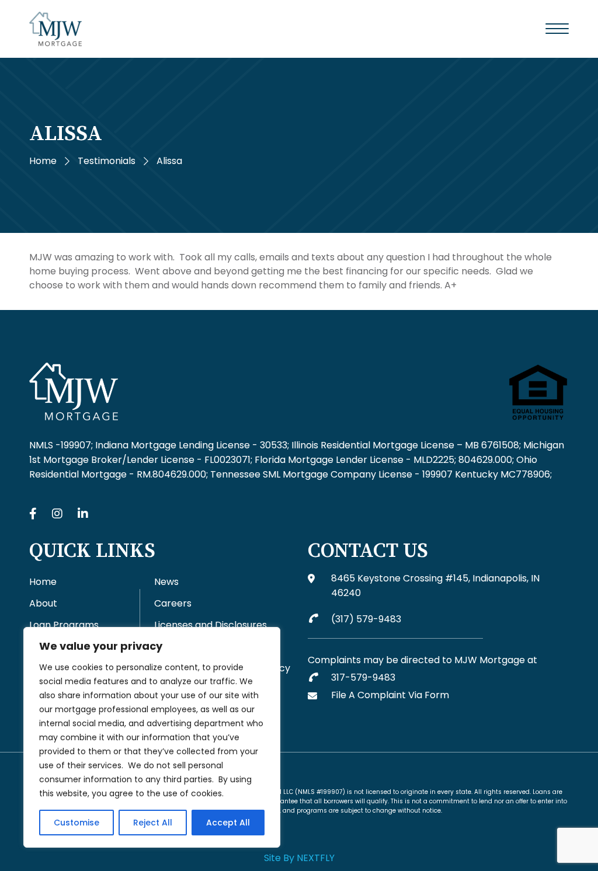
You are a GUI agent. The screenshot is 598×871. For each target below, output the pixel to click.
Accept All (228, 822)
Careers (173, 603)
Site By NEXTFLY (299, 858)
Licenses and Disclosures (210, 625)
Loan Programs (64, 625)
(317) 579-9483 (366, 619)
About (43, 603)
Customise (76, 822)
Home (43, 161)
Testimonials (106, 161)
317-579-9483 (363, 677)
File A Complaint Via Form (390, 695)
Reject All (152, 822)
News (166, 581)
